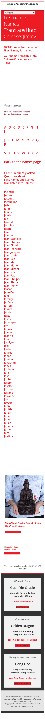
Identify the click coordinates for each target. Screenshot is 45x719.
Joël (6, 346)
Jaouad (8, 222)
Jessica (8, 309)
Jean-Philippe (12, 279)
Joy (6, 399)
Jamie (7, 215)
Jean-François (12, 249)
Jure (6, 433)
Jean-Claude (11, 245)
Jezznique (10, 322)
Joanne (8, 335)
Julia (7, 416)
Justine (8, 436)
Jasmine (9, 225)
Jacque (8, 195)
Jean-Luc (9, 259)
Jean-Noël (10, 272)
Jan (6, 218)
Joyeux (8, 402)
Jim (6, 325)
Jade (7, 205)
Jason (7, 228)
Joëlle (7, 349)
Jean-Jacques (12, 252)
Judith (8, 409)
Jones (7, 366)
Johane (8, 359)
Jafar (7, 208)
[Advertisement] (22, 81)
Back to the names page (22, 162)
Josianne (9, 396)
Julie (7, 419)
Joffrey (8, 352)
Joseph (8, 382)
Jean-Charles (12, 242)
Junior (8, 429)
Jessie (7, 312)
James (8, 212)
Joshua (8, 389)
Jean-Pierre (11, 282)
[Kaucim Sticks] (11, 547)
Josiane (8, 392)
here (29, 701)
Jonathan (10, 362)
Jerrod (8, 305)
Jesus (7, 319)
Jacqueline (10, 202)
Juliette (8, 426)
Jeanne (8, 235)
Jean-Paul (10, 275)
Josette (8, 386)
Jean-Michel (11, 269)
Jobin (7, 339)
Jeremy (8, 299)
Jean (7, 232)
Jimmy (8, 329)
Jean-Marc (10, 262)
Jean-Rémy (11, 285)
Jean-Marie (11, 265)
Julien (7, 423)
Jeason (8, 289)
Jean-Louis (10, 255)
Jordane (9, 369)
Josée (7, 379)
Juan (7, 406)
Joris (7, 372)
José (6, 376)
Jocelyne (9, 342)
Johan (7, 356)
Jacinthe (9, 192)
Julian (7, 412)
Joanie (8, 332)
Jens (6, 295)
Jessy (7, 315)
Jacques (9, 198)
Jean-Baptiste (12, 238)
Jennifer (9, 292)
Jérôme (8, 302)
